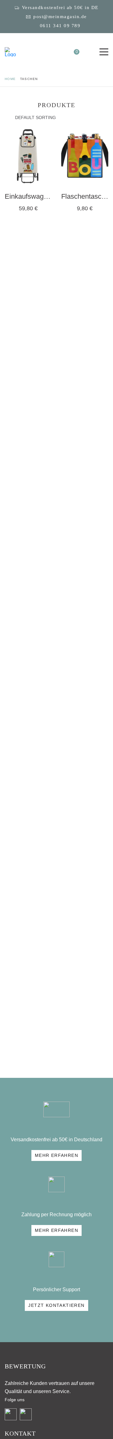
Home (10, 79)
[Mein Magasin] (10, 52)
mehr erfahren (56, 1155)
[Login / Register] (59, 52)
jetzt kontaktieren (56, 1305)
